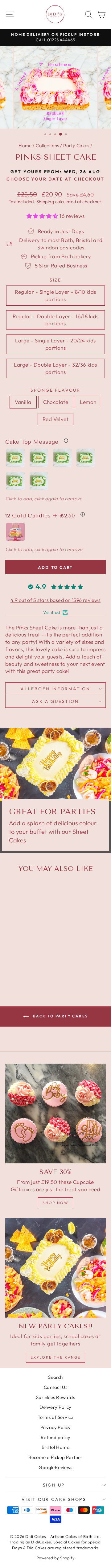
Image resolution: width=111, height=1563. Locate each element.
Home (25, 145)
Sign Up (54, 1485)
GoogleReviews (55, 1467)
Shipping (45, 201)
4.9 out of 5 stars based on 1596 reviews (55, 600)
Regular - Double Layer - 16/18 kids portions (56, 320)
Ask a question (55, 701)
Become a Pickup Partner (55, 1457)
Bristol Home (55, 1447)
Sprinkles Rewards (55, 1397)
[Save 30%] (55, 1113)
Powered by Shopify (55, 1557)
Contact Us (55, 1387)
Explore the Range (56, 1357)
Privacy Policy (55, 1427)
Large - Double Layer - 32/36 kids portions (55, 368)
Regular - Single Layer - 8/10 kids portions (55, 295)
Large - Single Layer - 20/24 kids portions (55, 344)
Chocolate (55, 402)
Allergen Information (55, 689)
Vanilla (23, 402)
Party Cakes (76, 145)
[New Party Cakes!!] (55, 1268)
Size (55, 280)
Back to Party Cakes (60, 1016)
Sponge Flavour (55, 390)
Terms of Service (55, 1417)
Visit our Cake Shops (54, 1499)
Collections (47, 145)
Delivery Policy (55, 1407)
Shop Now (55, 1202)
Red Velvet (55, 419)
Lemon (88, 402)
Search (55, 1377)
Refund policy (56, 1437)
